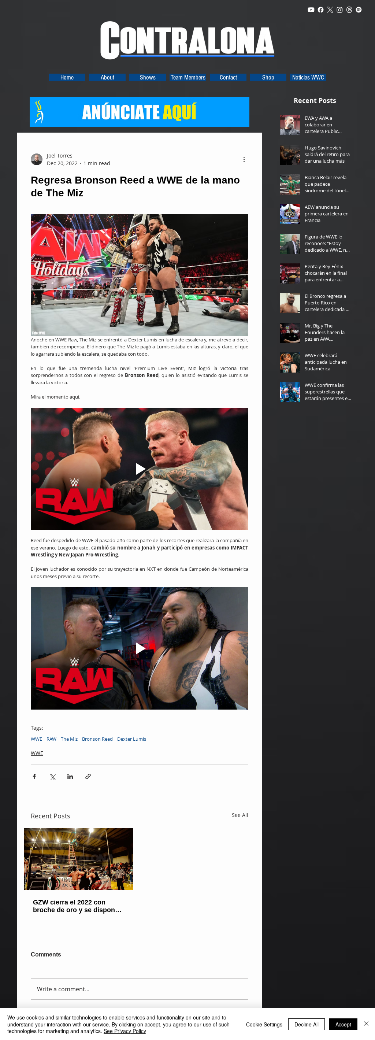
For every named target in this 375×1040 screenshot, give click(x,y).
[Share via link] (88, 776)
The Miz (69, 739)
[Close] (366, 1024)
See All (240, 814)
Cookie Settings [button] (264, 1024)
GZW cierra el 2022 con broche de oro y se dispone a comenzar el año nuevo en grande (78, 906)
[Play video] (139, 469)
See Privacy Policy (125, 1031)
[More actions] (244, 159)
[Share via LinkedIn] (70, 776)
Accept (343, 1024)
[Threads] (349, 10)
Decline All (306, 1024)
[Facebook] (320, 10)
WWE (36, 739)
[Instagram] (340, 10)
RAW (51, 739)
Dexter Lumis (131, 739)
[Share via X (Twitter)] (52, 776)
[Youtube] (311, 10)
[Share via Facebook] (34, 776)
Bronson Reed (97, 739)
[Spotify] (359, 10)
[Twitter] (330, 10)
